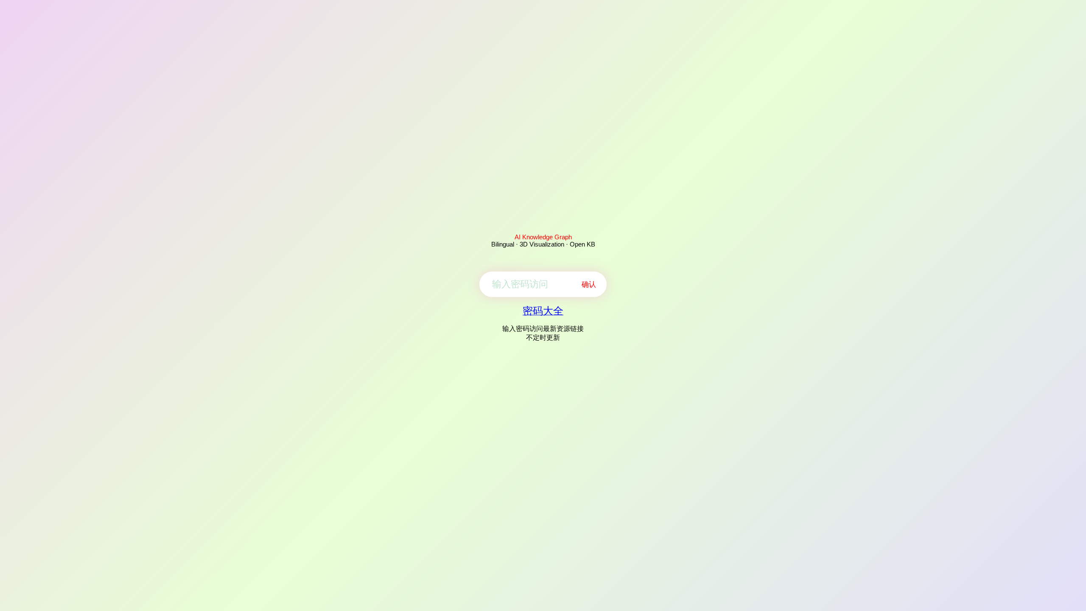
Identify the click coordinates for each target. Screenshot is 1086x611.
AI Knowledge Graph (543, 237)
